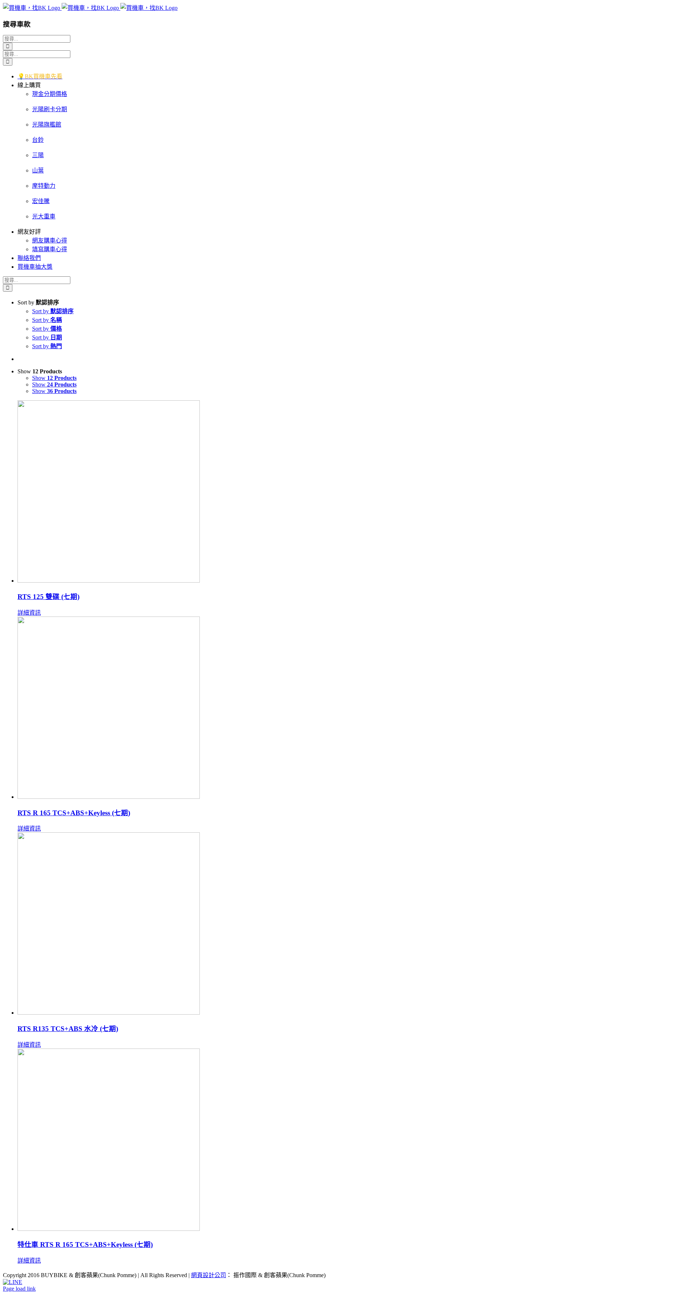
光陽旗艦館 (46, 124)
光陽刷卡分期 (49, 109)
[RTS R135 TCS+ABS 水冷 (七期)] (357, 924)
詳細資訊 (29, 613)
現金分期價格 (49, 94)
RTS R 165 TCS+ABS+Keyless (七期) (74, 813)
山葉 (38, 170)
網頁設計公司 (208, 1275)
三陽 (38, 155)
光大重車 (43, 216)
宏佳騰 (41, 201)
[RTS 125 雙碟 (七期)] (357, 492)
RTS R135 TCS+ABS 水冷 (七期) (68, 1028)
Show (54, 378)
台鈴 (38, 140)
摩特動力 (43, 186)
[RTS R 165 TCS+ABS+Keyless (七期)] (357, 708)
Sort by (53, 311)
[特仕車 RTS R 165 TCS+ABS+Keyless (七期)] (357, 1140)
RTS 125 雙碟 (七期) (48, 596)
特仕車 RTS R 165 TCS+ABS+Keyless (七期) (85, 1244)
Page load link (19, 1289)
